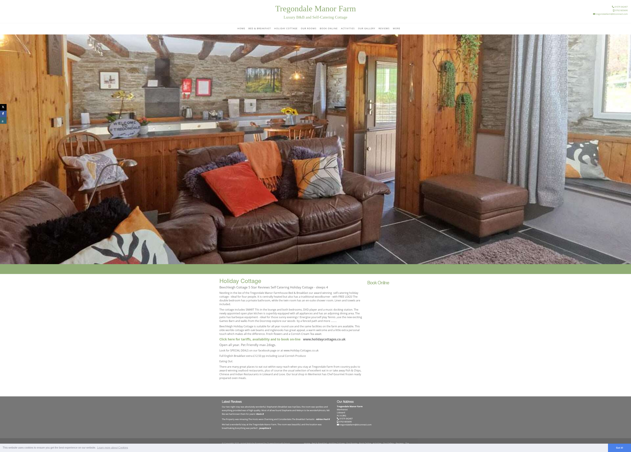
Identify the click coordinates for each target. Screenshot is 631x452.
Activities (348, 28)
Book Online (329, 28)
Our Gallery (366, 28)
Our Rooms (308, 28)
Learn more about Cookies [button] (112, 447)
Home (241, 28)
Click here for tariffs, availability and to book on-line (260, 339)
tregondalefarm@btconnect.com (355, 424)
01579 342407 (346, 418)
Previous (3, 131)
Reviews (384, 28)
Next (628, 131)
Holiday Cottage (286, 28)
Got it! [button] (619, 447)
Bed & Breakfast (259, 28)
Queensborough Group (278, 443)
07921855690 (345, 421)
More (396, 28)
